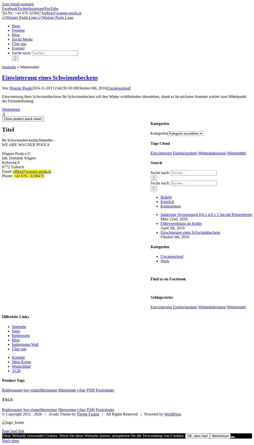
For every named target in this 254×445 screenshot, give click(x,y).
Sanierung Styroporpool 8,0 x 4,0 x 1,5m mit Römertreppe (206, 214)
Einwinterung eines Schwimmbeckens (50, 77)
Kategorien (159, 133)
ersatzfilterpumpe (44, 390)
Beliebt (166, 197)
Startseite (9, 67)
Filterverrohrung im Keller (181, 223)
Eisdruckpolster (185, 153)
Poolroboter (105, 390)
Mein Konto (21, 362)
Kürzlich (167, 202)
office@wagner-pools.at (62, 13)
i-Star (81, 390)
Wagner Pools (20, 88)
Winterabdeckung (212, 153)
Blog (16, 340)
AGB (16, 371)
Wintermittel (236, 153)
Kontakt (18, 357)
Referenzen (21, 335)
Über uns (19, 349)
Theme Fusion (88, 414)
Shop (16, 331)
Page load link (13, 431)
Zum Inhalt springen (18, 4)
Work (164, 261)
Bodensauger (12, 390)
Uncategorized (118, 88)
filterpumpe (67, 390)
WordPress (172, 414)
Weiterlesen (11, 109)
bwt (27, 390)
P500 (91, 390)
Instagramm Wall (25, 344)
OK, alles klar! (197, 436)
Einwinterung (161, 153)
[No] (233, 437)
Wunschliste (21, 366)
